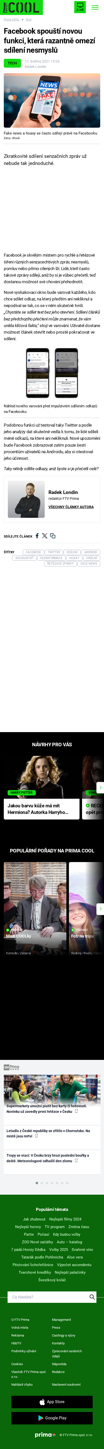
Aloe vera (75, 1257)
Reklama (17, 1335)
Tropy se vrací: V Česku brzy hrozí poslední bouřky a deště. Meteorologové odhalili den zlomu (48, 1158)
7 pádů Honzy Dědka (28, 1249)
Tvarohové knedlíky (35, 1272)
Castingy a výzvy (63, 1335)
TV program (55, 1227)
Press (56, 1327)
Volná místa (19, 1327)
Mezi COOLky (18, 936)
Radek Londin (35, 67)
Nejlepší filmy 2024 (65, 1219)
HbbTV (16, 1343)
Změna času (78, 1227)
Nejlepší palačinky (70, 1272)
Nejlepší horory (28, 1227)
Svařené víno (82, 1249)
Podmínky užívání (23, 1351)
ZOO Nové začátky (37, 1242)
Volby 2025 (58, 1249)
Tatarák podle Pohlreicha (42, 1257)
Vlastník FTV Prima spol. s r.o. (28, 1374)
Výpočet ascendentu (74, 1265)
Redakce (58, 1372)
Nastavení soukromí (66, 1384)
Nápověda (59, 1364)
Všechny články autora (71, 507)
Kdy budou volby (66, 1234)
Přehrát (17, 930)
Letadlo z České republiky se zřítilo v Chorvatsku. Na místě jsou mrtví (48, 1133)
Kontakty (58, 1343)
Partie (29, 1234)
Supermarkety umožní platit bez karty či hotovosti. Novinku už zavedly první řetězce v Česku (47, 1108)
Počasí (43, 1234)
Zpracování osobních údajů (67, 1353)
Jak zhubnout (34, 1219)
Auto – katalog (69, 1242)
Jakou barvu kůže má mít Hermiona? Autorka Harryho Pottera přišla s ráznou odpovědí (36, 809)
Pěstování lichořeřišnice (33, 1265)
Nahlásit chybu (22, 1384)
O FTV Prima (20, 1320)
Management (61, 1320)
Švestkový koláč (52, 1280)
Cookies (17, 1364)
